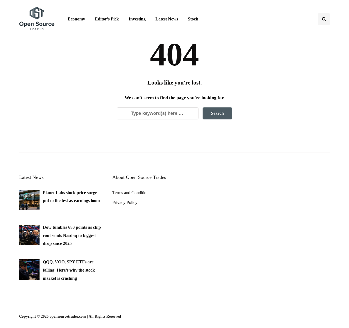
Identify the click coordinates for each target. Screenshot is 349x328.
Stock (193, 19)
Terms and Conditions (131, 192)
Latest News (166, 19)
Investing (137, 19)
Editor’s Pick (107, 19)
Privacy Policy (124, 202)
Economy (76, 19)
